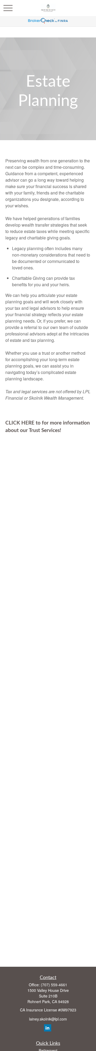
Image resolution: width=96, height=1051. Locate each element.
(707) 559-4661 (54, 984)
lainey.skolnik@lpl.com (48, 1019)
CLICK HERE (19, 423)
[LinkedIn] (47, 1027)
